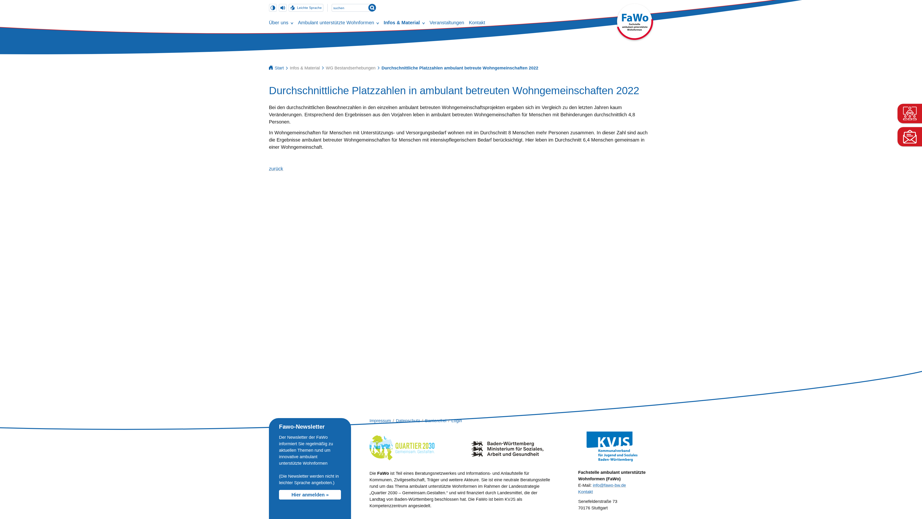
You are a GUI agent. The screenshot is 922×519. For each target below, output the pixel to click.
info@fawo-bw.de (609, 485)
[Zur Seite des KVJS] (612, 447)
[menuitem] (278, 22)
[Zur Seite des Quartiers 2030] (402, 447)
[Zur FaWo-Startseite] (635, 38)
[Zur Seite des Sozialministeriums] (507, 447)
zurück (276, 168)
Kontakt (585, 491)
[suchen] (372, 8)
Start (279, 68)
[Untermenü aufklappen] (292, 22)
